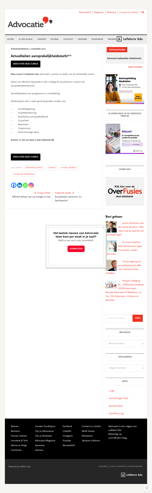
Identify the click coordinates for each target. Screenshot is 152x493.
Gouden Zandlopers (45, 426)
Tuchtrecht (16, 450)
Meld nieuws (88, 431)
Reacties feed (115, 406)
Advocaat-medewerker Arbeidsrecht (124, 58)
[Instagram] (31, 185)
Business (15, 431)
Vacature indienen (91, 441)
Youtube (67, 441)
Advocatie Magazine (45, 441)
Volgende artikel (63, 193)
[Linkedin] (19, 185)
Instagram (68, 436)
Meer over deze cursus (25, 64)
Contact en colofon (129, 12)
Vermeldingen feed (118, 398)
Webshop (111, 12)
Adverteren (87, 436)
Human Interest (19, 436)
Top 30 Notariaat (43, 436)
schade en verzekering (24, 174)
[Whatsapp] (25, 185)
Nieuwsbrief (85, 12)
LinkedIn (67, 431)
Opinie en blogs (19, 445)
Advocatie (30, 23)
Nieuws (14, 426)
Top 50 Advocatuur (44, 431)
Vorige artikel (43, 193)
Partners (39, 450)
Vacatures (40, 445)
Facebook (67, 426)
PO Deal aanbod (68, 168)
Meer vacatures (135, 67)
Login (112, 391)
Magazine (99, 12)
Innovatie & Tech (19, 441)
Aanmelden (76, 249)
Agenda (51, 168)
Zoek (139, 318)
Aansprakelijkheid (34, 168)
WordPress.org (116, 413)
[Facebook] (13, 185)
